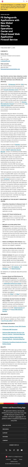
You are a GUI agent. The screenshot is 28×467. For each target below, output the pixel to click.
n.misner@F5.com (5, 61)
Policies (15, 459)
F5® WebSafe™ (15, 267)
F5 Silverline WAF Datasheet (9, 329)
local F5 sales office (7, 320)
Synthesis (6, 179)
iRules (11, 294)
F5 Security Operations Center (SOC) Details (14, 326)
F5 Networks (11, 84)
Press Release (5, 14)
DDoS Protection (16, 268)
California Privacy (14, 461)
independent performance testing (12, 283)
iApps (17, 294)
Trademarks (8, 459)
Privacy (20, 459)
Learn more (4, 9)
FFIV (22, 84)
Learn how (18, 417)
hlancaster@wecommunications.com (10, 69)
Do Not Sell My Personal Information (12, 463)
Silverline (17, 144)
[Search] (23, 1)
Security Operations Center (11, 89)
